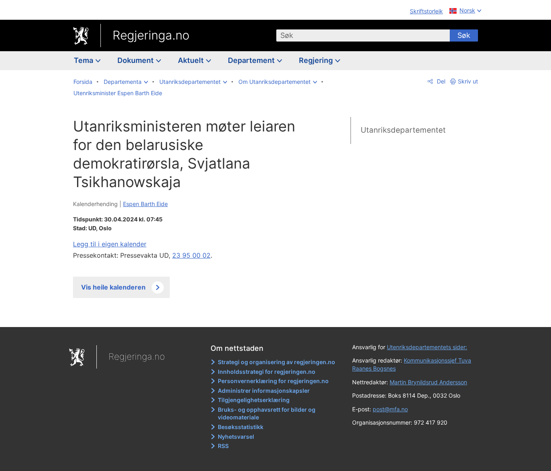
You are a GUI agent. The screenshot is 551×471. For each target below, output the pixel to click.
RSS (223, 445)
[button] (126, 82)
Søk (463, 35)
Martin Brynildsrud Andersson (428, 382)
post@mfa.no (390, 409)
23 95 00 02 (191, 255)
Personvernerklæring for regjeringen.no (273, 380)
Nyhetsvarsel (236, 436)
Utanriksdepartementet (403, 130)
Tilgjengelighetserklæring (254, 399)
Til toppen (190, 315)
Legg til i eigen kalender (109, 244)
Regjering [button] (316, 60)
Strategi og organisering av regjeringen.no (276, 361)
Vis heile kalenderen (113, 287)
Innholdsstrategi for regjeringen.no (266, 371)
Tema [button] (84, 60)
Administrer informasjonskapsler (264, 390)
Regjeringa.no (151, 35)
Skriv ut (468, 81)
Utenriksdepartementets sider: (427, 347)
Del (440, 81)
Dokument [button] (136, 60)
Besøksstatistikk (240, 426)
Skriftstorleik (426, 11)
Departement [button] (252, 60)
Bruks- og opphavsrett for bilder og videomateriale (266, 413)
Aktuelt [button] (191, 60)
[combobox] (363, 35)
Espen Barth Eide (145, 203)
